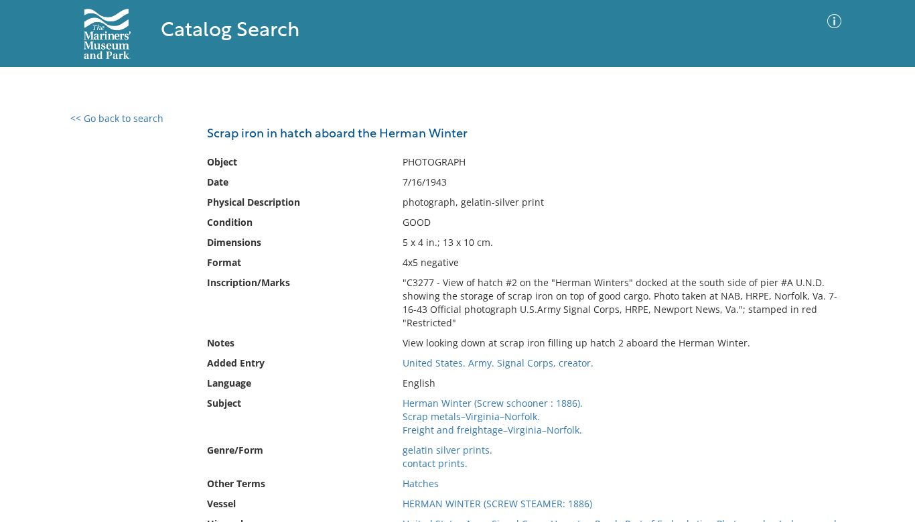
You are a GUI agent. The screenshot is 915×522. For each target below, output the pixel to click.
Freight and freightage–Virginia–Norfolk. (492, 429)
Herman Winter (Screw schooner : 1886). (493, 403)
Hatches (421, 483)
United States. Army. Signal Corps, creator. (498, 362)
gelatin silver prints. (447, 450)
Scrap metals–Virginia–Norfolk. (471, 416)
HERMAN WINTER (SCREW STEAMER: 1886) (497, 503)
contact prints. (435, 463)
